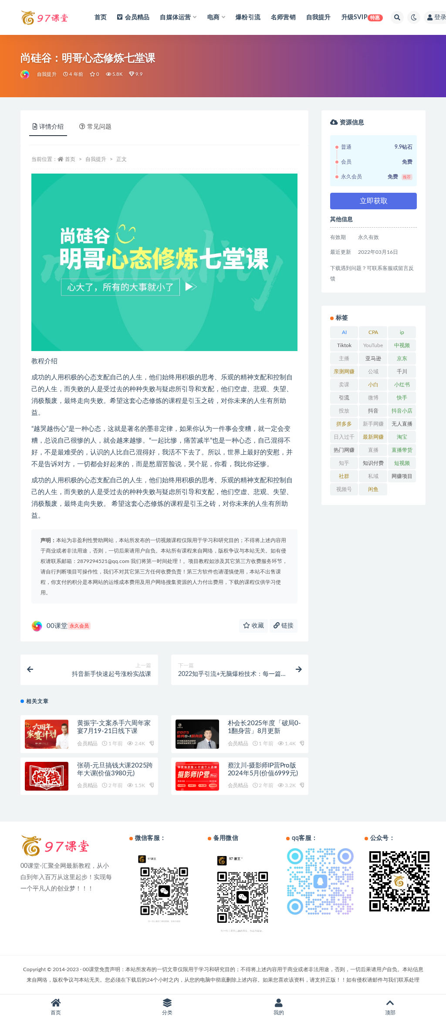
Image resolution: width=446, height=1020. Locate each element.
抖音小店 (402, 410)
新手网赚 (373, 423)
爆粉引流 (248, 17)
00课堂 (68, 626)
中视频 (402, 345)
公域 (373, 371)
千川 (402, 371)
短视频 (402, 463)
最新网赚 (373, 437)
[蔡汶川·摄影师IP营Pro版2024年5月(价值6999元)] (197, 776)
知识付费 (373, 463)
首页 (101, 17)
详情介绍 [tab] (51, 127)
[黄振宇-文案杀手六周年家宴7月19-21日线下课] (46, 737)
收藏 (257, 626)
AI (344, 332)
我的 (279, 1012)
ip (402, 332)
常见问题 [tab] (99, 127)
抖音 (373, 410)
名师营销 (283, 17)
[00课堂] (25, 74)
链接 (287, 626)
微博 (373, 397)
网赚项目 (402, 476)
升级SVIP (360, 17)
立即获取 (374, 201)
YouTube (373, 345)
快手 (402, 397)
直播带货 (402, 450)
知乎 (344, 463)
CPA (373, 332)
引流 (344, 397)
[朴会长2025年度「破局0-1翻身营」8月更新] (197, 735)
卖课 (344, 384)
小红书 (402, 384)
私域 (373, 476)
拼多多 (344, 423)
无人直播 (402, 423)
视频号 (344, 489)
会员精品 (137, 17)
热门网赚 (344, 450)
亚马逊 (373, 358)
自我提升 (318, 17)
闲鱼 (373, 489)
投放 (344, 410)
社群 (344, 476)
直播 (373, 450)
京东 (402, 358)
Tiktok (344, 345)
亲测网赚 (344, 371)
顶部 (390, 1012)
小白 (373, 384)
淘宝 (402, 437)
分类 (167, 1012)
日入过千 (344, 437)
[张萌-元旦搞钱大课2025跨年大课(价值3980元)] (46, 777)
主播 (344, 358)
